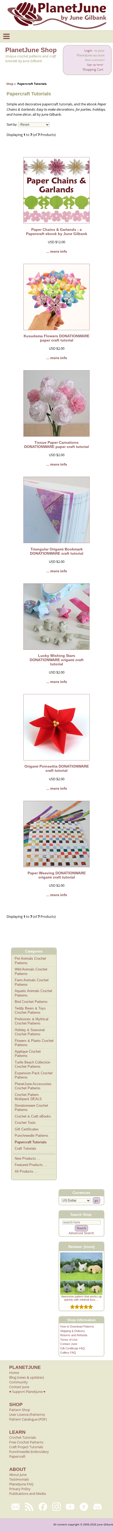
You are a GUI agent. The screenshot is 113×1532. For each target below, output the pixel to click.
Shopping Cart (93, 69)
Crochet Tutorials (22, 1437)
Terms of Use (69, 1339)
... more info (56, 251)
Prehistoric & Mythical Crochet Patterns (31, 1021)
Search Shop (80, 1215)
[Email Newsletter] (15, 1506)
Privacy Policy (19, 1488)
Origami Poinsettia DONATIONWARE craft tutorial (56, 768)
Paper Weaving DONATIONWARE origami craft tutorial (57, 875)
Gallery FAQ (68, 1352)
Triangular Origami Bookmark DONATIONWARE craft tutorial (56, 551)
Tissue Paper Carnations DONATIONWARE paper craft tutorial (56, 444)
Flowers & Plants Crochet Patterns (34, 1043)
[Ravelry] (84, 1506)
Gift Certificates (27, 1129)
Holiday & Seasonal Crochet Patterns (30, 1032)
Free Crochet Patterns (26, 1442)
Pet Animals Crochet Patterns (30, 961)
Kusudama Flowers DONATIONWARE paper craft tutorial (56, 338)
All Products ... (26, 1171)
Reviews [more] (81, 1247)
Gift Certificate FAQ (72, 1348)
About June (18, 1474)
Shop (9, 84)
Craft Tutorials (25, 1148)
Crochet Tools (25, 1123)
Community (18, 1382)
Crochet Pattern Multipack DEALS (28, 1097)
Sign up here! (95, 64)
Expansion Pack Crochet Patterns (34, 1075)
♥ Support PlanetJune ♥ (27, 1391)
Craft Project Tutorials (26, 1447)
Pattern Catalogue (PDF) (28, 1419)
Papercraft (17, 1456)
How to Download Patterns (77, 1326)
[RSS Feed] (29, 1506)
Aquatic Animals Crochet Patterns (33, 993)
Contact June (68, 1343)
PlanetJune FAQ (21, 1484)
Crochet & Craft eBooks (33, 1116)
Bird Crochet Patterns (31, 1002)
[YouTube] (70, 1506)
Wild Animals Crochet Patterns (31, 971)
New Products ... (27, 1158)
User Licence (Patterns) (27, 1414)
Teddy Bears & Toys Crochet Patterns (30, 1010)
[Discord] (97, 1506)
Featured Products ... (31, 1165)
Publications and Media (27, 1493)
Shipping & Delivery (72, 1331)
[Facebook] (43, 1506)
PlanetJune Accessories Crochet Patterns (33, 1086)
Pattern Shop (19, 1409)
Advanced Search (81, 1233)
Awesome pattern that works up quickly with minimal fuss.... (81, 1298)
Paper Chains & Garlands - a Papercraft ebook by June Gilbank (56, 231)
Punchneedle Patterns (31, 1136)
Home (14, 1372)
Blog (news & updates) (26, 1377)
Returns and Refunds (74, 1335)
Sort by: (12, 124)
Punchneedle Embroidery (29, 1451)
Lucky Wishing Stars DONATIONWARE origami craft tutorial (57, 659)
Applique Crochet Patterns (28, 1054)
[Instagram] (56, 1506)
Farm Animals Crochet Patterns (32, 982)
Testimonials (19, 1479)
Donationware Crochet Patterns (31, 1108)
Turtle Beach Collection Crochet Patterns (32, 1064)
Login (88, 50)
